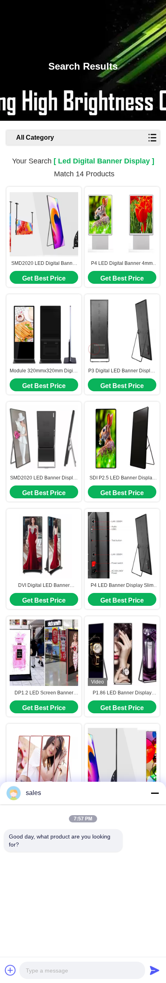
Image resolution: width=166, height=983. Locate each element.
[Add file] (10, 970)
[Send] (154, 970)
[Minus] (155, 793)
